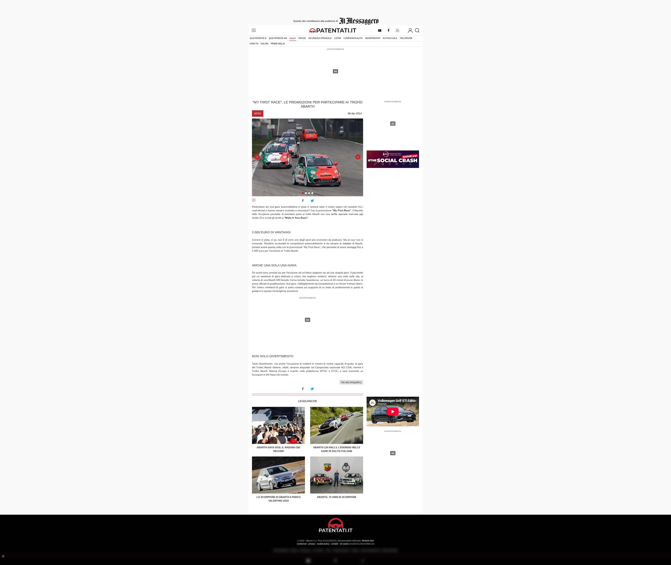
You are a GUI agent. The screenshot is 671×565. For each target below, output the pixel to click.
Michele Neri (368, 540)
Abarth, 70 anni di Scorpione (336, 497)
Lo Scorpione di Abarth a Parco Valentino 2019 (279, 499)
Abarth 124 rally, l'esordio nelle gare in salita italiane (336, 449)
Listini (337, 38)
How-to (254, 43)
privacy (311, 544)
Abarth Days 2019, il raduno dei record (278, 449)
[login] (410, 30)
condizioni (302, 544)
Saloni (264, 43)
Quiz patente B (258, 38)
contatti (334, 544)
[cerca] (419, 30)
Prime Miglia (278, 43)
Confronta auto (353, 38)
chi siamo (344, 544)
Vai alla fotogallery (351, 382)
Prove (302, 38)
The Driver (406, 38)
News (293, 38)
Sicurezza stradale (320, 38)
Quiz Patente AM (278, 38)
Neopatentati (372, 38)
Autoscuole (390, 38)
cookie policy (323, 544)
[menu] (253, 30)
